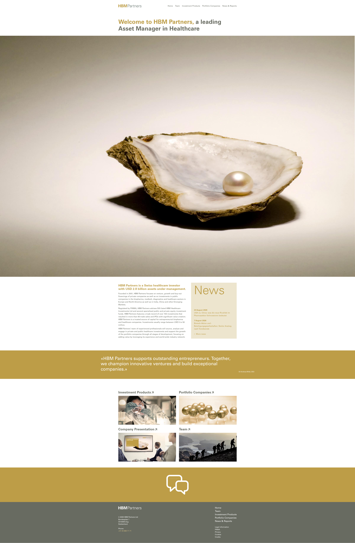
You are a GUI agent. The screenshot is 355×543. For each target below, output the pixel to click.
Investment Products (191, 6)
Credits (217, 537)
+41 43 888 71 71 (124, 531)
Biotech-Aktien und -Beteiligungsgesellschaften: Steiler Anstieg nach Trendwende (212, 326)
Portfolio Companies (211, 6)
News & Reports (229, 6)
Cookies (218, 535)
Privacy (218, 532)
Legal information (222, 527)
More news (201, 334)
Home (170, 6)
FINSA (217, 530)
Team (177, 6)
